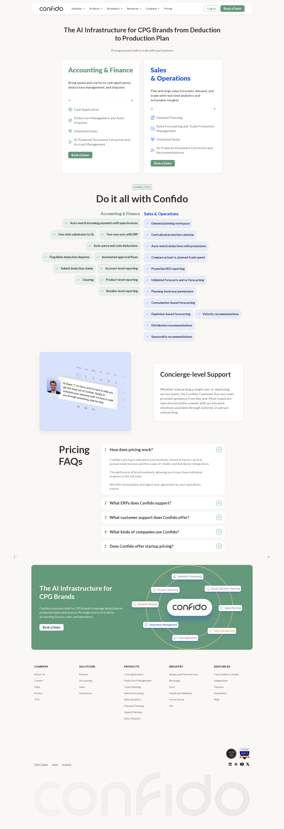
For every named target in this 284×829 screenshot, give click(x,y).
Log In (211, 8)
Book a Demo (232, 8)
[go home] (51, 8)
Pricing (168, 8)
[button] (78, 8)
